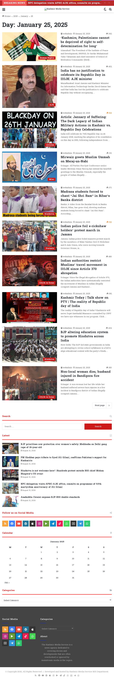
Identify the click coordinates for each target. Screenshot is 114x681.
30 (57, 578)
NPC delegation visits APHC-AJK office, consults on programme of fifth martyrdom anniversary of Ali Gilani (61, 485)
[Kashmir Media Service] (57, 9)
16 (57, 565)
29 (41, 578)
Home (7, 16)
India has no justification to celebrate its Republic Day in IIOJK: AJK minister (83, 75)
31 (73, 578)
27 (10, 578)
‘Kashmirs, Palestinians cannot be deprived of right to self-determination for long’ (85, 42)
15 (41, 565)
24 (73, 571)
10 (73, 558)
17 (73, 565)
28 (26, 578)
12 (104, 558)
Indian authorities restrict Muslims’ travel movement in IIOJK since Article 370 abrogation (84, 267)
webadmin (67, 33)
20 (10, 571)
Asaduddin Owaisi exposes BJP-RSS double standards (50, 497)
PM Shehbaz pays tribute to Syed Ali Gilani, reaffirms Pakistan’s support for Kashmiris (63, 459)
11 (88, 558)
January (24, 16)
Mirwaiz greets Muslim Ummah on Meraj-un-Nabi (85, 159)
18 (88, 565)
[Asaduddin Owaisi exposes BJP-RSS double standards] (10, 501)
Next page (100, 405)
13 (10, 565)
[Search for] (110, 10)
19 (104, 565)
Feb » (7, 583)
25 (88, 571)
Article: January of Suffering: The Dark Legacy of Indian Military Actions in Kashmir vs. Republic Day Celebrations (86, 123)
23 (57, 571)
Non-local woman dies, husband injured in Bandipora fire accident (86, 376)
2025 (15, 16)
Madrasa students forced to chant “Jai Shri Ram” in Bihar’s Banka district (85, 196)
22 (41, 571)
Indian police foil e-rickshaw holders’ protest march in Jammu (83, 230)
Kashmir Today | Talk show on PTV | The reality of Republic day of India (84, 302)
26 (104, 571)
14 (26, 565)
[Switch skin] (105, 10)
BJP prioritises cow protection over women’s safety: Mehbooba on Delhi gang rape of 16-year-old (64, 445)
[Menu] (3, 10)
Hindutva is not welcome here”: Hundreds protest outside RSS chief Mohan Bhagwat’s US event (62, 472)
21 (26, 571)
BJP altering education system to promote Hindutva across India (84, 336)
